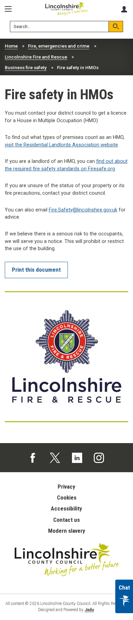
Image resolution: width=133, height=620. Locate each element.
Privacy (66, 486)
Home (11, 46)
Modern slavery (66, 530)
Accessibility (66, 508)
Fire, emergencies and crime (58, 46)
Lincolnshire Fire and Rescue (36, 57)
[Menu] (10, 9)
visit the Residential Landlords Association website (61, 145)
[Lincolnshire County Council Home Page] (66, 8)
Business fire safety (26, 67)
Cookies (66, 497)
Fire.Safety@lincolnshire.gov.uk (83, 210)
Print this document (36, 269)
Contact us (66, 519)
